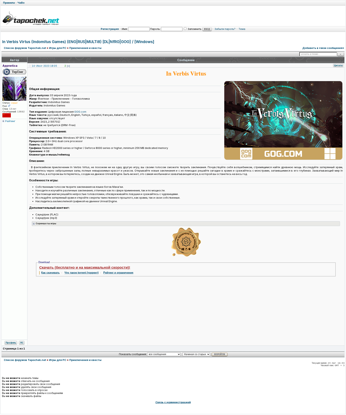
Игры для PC (57, 47)
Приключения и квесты (85, 47)
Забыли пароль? (224, 28)
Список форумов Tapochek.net (25, 47)
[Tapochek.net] (31, 17)
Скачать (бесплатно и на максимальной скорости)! (84, 268)
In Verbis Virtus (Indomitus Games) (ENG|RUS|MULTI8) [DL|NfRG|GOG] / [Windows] (78, 41)
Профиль (11, 342)
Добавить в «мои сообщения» (323, 47)
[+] (68, 66)
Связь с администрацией (173, 402)
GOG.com (80, 111)
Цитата (338, 65)
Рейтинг (10, 121)
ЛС (21, 342)
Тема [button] (241, 28)
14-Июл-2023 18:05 (44, 65)
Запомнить (194, 28)
